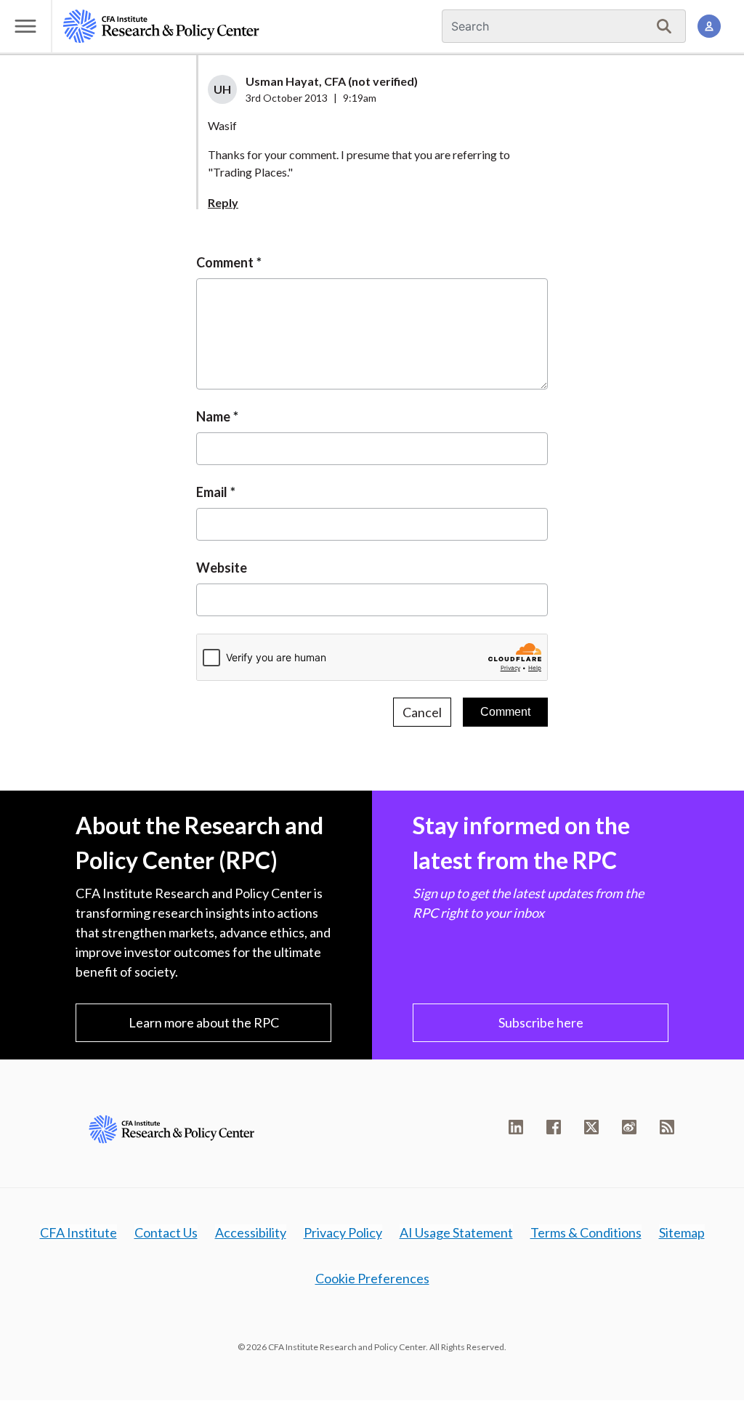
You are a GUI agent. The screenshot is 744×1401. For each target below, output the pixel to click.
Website (221, 568)
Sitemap (682, 1232)
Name (213, 416)
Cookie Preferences (372, 1278)
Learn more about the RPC (204, 1022)
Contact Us (166, 1232)
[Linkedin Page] (516, 1127)
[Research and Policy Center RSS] (667, 1127)
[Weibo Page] (629, 1127)
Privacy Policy (343, 1232)
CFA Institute (78, 1232)
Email (211, 492)
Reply (223, 202)
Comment (225, 262)
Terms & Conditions (586, 1232)
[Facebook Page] (553, 1127)
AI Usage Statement (456, 1232)
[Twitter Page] (591, 1127)
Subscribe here (540, 1022)
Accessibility (250, 1232)
